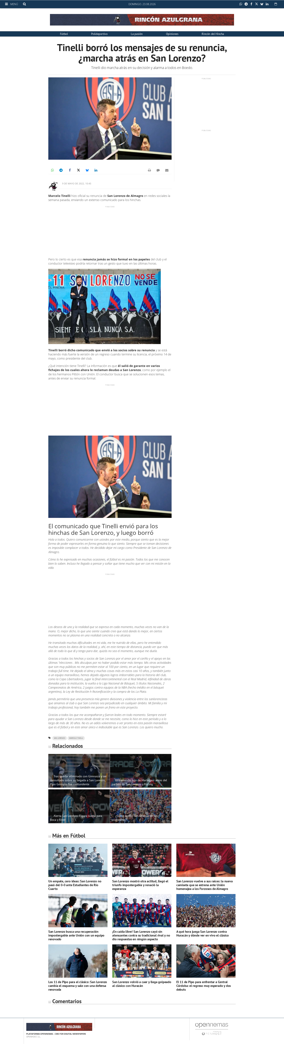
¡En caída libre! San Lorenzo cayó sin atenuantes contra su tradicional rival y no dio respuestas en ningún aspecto (141, 935)
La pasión (137, 34)
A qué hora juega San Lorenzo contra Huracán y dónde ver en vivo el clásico (202, 933)
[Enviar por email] (167, 170)
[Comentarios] (158, 170)
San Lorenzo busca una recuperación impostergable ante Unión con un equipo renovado (76, 935)
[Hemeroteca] (275, 4)
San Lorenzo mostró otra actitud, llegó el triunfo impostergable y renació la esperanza (140, 885)
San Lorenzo (59, 738)
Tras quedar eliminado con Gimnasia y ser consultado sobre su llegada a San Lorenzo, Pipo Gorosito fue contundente (78, 780)
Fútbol (64, 34)
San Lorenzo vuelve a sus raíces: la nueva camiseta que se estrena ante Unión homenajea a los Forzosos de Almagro (204, 885)
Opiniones (172, 34)
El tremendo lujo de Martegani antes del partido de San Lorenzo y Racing (139, 782)
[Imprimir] (149, 170)
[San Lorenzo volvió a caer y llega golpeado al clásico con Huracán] (141, 961)
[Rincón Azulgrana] (142, 19)
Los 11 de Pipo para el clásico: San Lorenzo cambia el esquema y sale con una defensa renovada (77, 986)
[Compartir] (241, 4)
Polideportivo (99, 34)
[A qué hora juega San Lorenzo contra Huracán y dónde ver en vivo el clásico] (206, 910)
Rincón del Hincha (213, 34)
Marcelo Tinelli (76, 738)
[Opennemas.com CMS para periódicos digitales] (211, 1029)
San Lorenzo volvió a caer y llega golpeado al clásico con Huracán (141, 984)
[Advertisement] (110, 231)
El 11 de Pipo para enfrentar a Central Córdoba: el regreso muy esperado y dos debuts (203, 986)
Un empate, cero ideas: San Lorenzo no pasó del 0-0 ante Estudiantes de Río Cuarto (74, 885)
